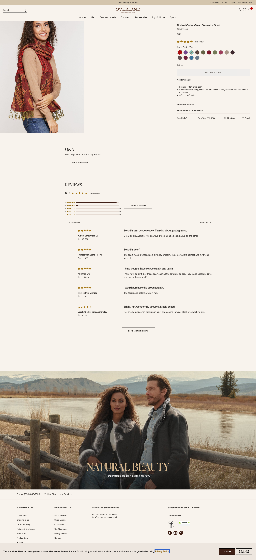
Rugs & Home (158, 17)
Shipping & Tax (23, 520)
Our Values (59, 524)
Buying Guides (60, 533)
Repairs (20, 542)
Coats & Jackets (108, 17)
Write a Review (138, 205)
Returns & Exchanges (26, 529)
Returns (135, 2)
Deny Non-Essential (244, 551)
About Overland (61, 515)
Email (247, 118)
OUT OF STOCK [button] (213, 72)
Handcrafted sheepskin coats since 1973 (128, 475)
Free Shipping (123, 2)
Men (93, 17)
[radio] (180, 52)
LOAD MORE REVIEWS (138, 331)
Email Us (68, 494)
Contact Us (22, 515)
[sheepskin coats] (128, 430)
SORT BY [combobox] (204, 222)
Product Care (22, 538)
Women (82, 17)
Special (173, 17)
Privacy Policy (162, 551)
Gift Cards (21, 533)
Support (232, 2)
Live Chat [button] (231, 118)
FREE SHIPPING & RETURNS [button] (190, 110)
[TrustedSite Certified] (184, 523)
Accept (227, 551)
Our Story (215, 2)
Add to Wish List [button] (184, 80)
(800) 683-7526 (245, 2)
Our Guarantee (60, 529)
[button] (239, 10)
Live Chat (52, 494)
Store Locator (60, 520)
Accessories (141, 17)
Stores (224, 2)
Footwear (125, 17)
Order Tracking (23, 524)
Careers (57, 538)
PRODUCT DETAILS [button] (185, 104)
